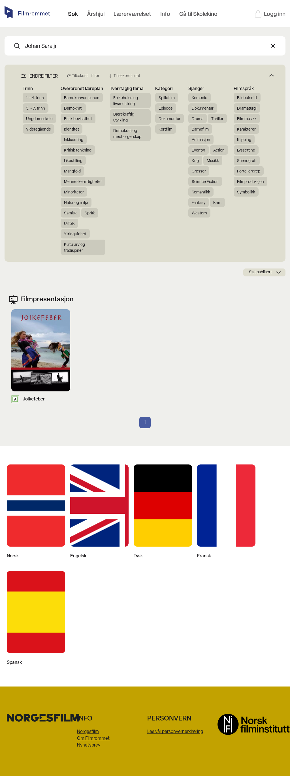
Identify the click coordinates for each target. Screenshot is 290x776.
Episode (166, 108)
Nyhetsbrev (88, 745)
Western (199, 213)
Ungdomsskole (39, 119)
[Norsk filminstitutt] (250, 724)
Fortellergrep (248, 171)
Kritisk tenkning (77, 150)
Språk (90, 213)
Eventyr (198, 150)
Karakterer (246, 129)
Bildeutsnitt (247, 98)
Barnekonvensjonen (81, 98)
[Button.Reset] (273, 45)
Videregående (38, 129)
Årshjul (96, 14)
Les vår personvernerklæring (175, 732)
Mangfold (72, 171)
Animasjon (201, 140)
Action (219, 150)
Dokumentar (169, 119)
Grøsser (199, 171)
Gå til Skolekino (198, 14)
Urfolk (69, 224)
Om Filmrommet (93, 738)
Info (165, 14)
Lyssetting (246, 150)
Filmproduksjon (250, 182)
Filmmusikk (247, 119)
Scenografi (246, 161)
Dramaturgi (247, 108)
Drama (197, 119)
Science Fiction (205, 182)
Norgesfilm (88, 732)
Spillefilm (167, 98)
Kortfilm (165, 129)
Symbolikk (246, 192)
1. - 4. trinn (35, 98)
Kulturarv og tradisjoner (74, 248)
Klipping (244, 140)
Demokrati (73, 108)
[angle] (209, 75)
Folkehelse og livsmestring (125, 101)
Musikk (213, 161)
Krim (217, 203)
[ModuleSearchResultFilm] (17, 45)
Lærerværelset (132, 14)
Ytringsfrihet (75, 234)
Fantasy (198, 203)
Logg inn (274, 14)
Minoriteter (74, 192)
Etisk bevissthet (78, 119)
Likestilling (73, 161)
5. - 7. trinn (35, 108)
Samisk (70, 213)
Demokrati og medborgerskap (127, 134)
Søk (73, 14)
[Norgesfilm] (39, 718)
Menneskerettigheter (83, 182)
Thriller (217, 119)
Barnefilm (200, 129)
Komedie (199, 98)
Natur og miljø (76, 203)
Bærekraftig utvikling (123, 117)
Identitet (71, 129)
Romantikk (201, 192)
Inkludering (73, 140)
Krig (195, 161)
